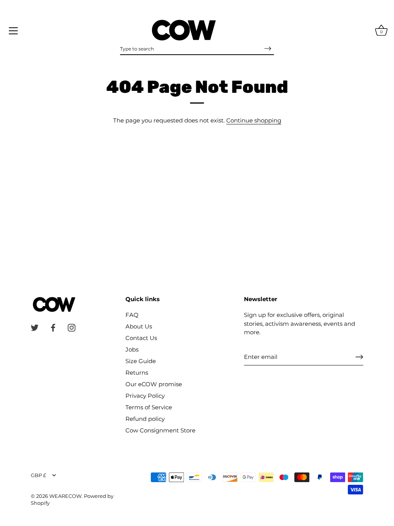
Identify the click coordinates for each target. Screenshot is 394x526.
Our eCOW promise (153, 384)
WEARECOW (65, 496)
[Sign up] (359, 357)
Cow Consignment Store (160, 430)
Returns (136, 372)
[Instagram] (71, 327)
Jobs (132, 349)
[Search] (267, 48)
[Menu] (13, 30)
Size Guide (140, 361)
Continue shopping (253, 120)
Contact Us (141, 338)
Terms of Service (148, 407)
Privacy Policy (145, 395)
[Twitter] (34, 327)
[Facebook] (53, 327)
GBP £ (38, 475)
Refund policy (145, 418)
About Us (138, 326)
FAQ (132, 314)
